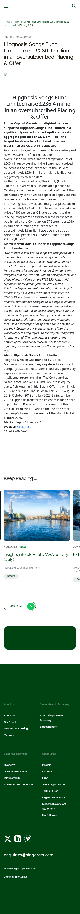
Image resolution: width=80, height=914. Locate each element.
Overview (9, 765)
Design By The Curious (15, 877)
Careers (47, 771)
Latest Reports (49, 727)
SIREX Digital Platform (55, 784)
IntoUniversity (12, 778)
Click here (24, 427)
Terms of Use (50, 791)
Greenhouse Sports (15, 771)
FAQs (45, 778)
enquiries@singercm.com (29, 855)
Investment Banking (16, 728)
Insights (46, 765)
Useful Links (49, 815)
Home (7, 22)
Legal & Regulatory (53, 797)
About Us (9, 715)
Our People (10, 722)
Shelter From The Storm (18, 784)
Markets (9, 735)
